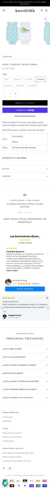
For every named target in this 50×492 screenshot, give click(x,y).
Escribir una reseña (25, 289)
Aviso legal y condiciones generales (18, 453)
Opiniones (6, 421)
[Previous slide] (2, 308)
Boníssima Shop (20, 280)
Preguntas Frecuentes (11, 433)
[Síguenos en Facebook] (3, 468)
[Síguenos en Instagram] (10, 468)
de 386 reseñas (25, 243)
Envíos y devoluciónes (12, 437)
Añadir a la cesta (25, 103)
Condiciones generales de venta (16, 461)
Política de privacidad (12, 457)
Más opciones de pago (25, 116)
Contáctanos (8, 441)
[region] (25, 200)
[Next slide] (48, 308)
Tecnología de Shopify (33, 475)
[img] (25, 239)
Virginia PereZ (14, 315)
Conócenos (7, 417)
